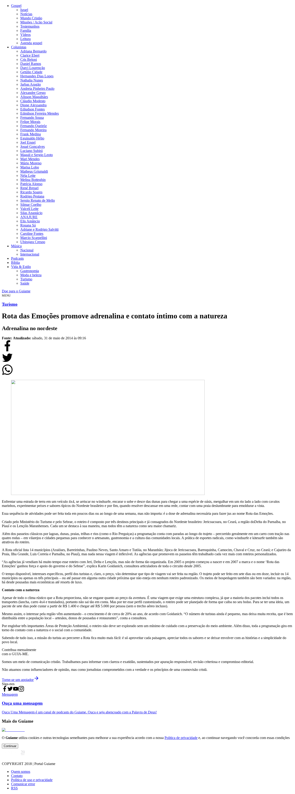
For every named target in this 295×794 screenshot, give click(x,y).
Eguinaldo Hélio (32, 138)
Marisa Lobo (29, 167)
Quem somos (20, 772)
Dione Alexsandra (33, 105)
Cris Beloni (28, 59)
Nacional (26, 250)
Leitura (25, 39)
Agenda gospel (31, 43)
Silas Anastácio (31, 213)
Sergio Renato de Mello (37, 200)
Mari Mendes (30, 159)
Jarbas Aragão (30, 84)
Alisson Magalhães (34, 97)
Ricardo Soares (31, 192)
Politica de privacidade (181, 738)
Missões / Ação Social (36, 22)
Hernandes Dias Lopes (36, 76)
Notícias (26, 14)
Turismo (26, 279)
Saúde (24, 283)
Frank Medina (30, 134)
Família (25, 30)
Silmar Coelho (30, 204)
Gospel (16, 6)
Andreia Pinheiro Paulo (37, 88)
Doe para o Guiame (16, 291)
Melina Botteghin (33, 180)
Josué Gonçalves (32, 146)
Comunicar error (23, 784)
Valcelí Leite (29, 209)
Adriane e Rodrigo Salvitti (39, 229)
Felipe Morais (30, 122)
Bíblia (15, 263)
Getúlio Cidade (31, 72)
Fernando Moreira (33, 130)
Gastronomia (29, 271)
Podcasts (17, 258)
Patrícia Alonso (31, 184)
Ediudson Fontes (32, 109)
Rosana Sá (28, 225)
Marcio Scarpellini (33, 238)
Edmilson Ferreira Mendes (39, 113)
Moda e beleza (30, 275)
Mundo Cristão (31, 18)
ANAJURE (29, 217)
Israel (24, 10)
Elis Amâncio (30, 221)
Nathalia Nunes (31, 80)
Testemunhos (29, 26)
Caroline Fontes (31, 234)
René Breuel (29, 188)
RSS (14, 788)
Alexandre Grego (33, 93)
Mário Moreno (30, 163)
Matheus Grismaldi (34, 171)
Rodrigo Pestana (32, 196)
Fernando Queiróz (33, 126)
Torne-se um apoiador (18, 680)
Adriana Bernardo (33, 51)
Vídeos (25, 35)
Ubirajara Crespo (32, 242)
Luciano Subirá (31, 151)
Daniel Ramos (30, 64)
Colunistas (18, 47)
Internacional (29, 254)
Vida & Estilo (21, 267)
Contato (17, 776)
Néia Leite (27, 175)
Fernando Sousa (32, 117)
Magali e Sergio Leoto (36, 155)
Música (16, 246)
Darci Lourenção (32, 68)
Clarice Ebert (29, 55)
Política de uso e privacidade (32, 780)
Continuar (10, 746)
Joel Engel (27, 142)
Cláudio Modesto (32, 101)
